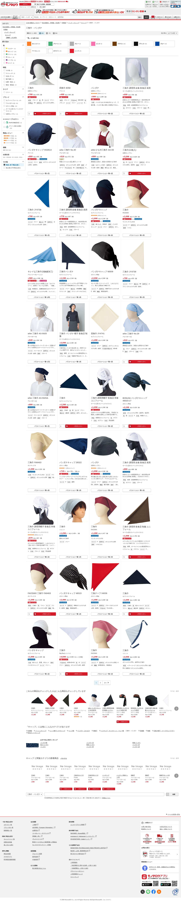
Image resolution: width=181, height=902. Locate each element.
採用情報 (33, 851)
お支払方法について (166, 826)
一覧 (49, 33)
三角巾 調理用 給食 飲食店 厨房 (137, 88)
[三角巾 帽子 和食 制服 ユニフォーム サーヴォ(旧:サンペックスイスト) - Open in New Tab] (151, 700)
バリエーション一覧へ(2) (105, 113)
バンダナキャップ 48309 (102, 271)
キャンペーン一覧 (9, 839)
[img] (9, 4)
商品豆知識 (7, 854)
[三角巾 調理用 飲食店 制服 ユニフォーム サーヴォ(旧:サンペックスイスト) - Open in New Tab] (108, 700)
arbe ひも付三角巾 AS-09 (102, 150)
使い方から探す (8, 845)
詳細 (139, 17)
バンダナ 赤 (136, 745)
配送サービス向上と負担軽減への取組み (44, 842)
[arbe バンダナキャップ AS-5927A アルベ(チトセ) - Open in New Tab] (94, 700)
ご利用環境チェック (76, 874)
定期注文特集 (8, 842)
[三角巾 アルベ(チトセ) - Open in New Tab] (37, 767)
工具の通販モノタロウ (33, 23)
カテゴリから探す (5, 17)
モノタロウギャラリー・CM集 (41, 845)
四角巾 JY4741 (98, 333)
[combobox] (85, 17)
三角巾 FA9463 (34, 462)
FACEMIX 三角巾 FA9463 (39, 593)
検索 (146, 17)
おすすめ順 (171, 33)
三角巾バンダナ (66, 271)
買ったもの (168, 17)
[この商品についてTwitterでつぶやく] (143, 893)
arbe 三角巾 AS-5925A (38, 398)
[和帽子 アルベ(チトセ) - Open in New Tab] (137, 767)
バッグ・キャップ (73, 23)
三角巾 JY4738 (34, 210)
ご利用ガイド (148, 822)
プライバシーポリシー (77, 871)
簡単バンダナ (90, 745)
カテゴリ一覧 (8, 824)
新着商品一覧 (8, 830)
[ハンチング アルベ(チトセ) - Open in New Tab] (108, 767)
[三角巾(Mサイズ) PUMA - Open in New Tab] (94, 767)
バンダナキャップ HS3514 (40, 150)
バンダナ (95, 88)
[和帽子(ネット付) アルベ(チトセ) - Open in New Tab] (165, 767)
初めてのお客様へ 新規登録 (44, 4)
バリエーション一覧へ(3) (105, 674)
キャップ (84, 23)
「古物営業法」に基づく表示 (79, 868)
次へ (105, 683)
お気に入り (177, 17)
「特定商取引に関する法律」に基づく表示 (83, 865)
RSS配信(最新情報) (10, 859)
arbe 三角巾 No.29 (131, 334)
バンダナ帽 (43, 743)
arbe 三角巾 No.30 (67, 150)
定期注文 (33, 7)
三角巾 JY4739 (129, 272)
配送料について (146, 829)
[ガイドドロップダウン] (164, 5)
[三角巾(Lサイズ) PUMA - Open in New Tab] (80, 767)
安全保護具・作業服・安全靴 (51, 23)
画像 (42, 33)
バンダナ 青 (90, 747)
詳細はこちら (106, 798)
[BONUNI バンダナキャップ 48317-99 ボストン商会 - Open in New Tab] (123, 700)
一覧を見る (63, 758)
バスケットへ (46, 113)
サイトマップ (74, 877)
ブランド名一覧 (8, 827)
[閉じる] (84, 31)
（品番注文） (15, 17)
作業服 (64, 23)
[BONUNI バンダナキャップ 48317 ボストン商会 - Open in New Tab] (137, 700)
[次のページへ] (176, 709)
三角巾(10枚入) (129, 150)
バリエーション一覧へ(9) (41, 235)
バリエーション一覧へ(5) (41, 173)
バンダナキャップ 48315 (70, 593)
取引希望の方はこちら (39, 868)
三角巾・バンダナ (25, 17)
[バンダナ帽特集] (32, 751)
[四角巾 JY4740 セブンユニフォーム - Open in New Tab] (51, 700)
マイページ (22, 7)
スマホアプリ (8, 856)
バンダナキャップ (99, 210)
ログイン (25, 4)
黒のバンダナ (44, 745)
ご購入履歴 (42, 7)
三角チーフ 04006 (99, 593)
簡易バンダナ (136, 743)
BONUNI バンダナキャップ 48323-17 (135, 399)
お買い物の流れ (146, 826)
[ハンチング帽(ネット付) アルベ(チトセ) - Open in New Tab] (123, 767)
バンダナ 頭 (90, 743)
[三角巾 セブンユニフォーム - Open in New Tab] (37, 700)
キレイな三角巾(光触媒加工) (40, 271)
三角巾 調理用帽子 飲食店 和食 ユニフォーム (104, 399)
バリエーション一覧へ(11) (42, 361)
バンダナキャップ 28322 (70, 462)
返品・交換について (166, 829)
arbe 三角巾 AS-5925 (37, 333)
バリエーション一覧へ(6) (105, 235)
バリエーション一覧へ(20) (42, 297)
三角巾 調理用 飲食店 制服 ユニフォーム (137, 528)
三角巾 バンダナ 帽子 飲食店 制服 (73, 334)
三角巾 (31, 88)
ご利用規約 (73, 862)
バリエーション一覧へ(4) (73, 361)
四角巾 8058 (64, 88)
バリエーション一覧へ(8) (73, 297)
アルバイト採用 (37, 854)
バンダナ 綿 (136, 747)
